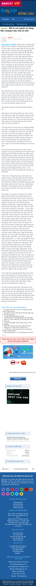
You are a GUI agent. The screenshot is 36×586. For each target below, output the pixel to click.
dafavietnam (21, 437)
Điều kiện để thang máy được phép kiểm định (17, 326)
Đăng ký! (18, 378)
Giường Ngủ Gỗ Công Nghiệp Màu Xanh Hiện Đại (18, 317)
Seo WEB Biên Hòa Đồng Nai (18, 546)
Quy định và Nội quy (15, 584)
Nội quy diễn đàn (18, 504)
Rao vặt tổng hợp (18, 533)
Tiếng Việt (6, 584)
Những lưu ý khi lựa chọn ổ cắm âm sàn (16, 327)
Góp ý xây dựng (18, 506)
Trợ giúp (30, 584)
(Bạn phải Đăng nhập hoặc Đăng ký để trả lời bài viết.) (22, 372)
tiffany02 (26, 439)
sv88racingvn (25, 455)
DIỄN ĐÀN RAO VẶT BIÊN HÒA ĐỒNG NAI (17, 476)
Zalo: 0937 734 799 (19, 573)
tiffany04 (14, 439)
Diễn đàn (5, 19)
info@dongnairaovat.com (19, 564)
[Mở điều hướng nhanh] (33, 469)
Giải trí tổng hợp (18, 540)
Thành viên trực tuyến (16, 433)
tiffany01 (14, 437)
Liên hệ (24, 584)
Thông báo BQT (18, 502)
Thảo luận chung (18, 507)
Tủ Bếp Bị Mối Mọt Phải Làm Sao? (14, 316)
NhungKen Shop (18, 549)
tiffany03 (20, 439)
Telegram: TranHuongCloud (19, 576)
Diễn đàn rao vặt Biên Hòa (17, 581)
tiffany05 (9, 439)
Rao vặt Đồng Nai (19, 571)
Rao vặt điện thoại (18, 538)
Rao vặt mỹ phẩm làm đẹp (18, 536)
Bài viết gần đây (22, 24)
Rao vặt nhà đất (18, 535)
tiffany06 (9, 437)
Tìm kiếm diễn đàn (8, 24)
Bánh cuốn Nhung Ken (18, 548)
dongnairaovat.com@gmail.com (19, 566)
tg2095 (10, 37)
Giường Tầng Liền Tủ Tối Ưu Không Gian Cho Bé (18, 332)
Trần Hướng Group (18, 551)
